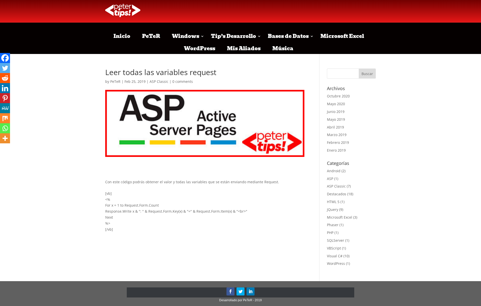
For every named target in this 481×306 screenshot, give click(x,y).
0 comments (182, 81)
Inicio (121, 36)
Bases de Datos (288, 36)
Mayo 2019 (336, 119)
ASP (330, 178)
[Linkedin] (5, 88)
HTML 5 (333, 201)
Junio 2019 (335, 111)
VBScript (334, 248)
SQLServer (335, 240)
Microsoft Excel (342, 36)
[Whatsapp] (5, 128)
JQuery (332, 209)
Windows (185, 36)
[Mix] (5, 118)
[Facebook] (5, 58)
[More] (5, 138)
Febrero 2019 (338, 142)
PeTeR (151, 36)
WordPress (199, 48)
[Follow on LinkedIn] (251, 291)
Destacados (336, 194)
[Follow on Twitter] (240, 291)
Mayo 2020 (336, 103)
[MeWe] (5, 108)
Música (282, 48)
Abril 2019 (335, 127)
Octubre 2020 (338, 96)
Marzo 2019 (336, 134)
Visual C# (334, 256)
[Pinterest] (5, 98)
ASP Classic (159, 81)
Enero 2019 (336, 150)
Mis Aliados (244, 48)
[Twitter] (5, 68)
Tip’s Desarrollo (233, 36)
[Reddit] (5, 78)
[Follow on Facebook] (230, 291)
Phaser (332, 224)
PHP (330, 232)
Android (333, 170)
